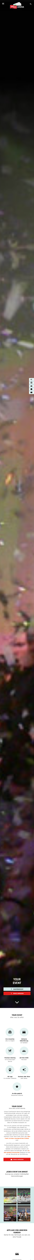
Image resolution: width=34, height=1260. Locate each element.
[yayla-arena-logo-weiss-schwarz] (17, 3)
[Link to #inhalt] (17, 1002)
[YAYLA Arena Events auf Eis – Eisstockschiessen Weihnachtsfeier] (23, 1189)
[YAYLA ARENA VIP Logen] (23, 1206)
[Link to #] (3, 3)
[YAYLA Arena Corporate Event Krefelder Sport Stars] (10, 1189)
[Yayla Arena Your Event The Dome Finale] (10, 1206)
